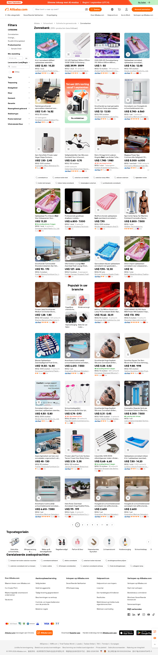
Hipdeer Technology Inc (133, 226)
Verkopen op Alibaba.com (137, 583)
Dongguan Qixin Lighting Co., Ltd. (107, 320)
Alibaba (37, 23)
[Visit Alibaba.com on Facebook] (128, 614)
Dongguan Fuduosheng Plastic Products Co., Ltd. (47, 371)
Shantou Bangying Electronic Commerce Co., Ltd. (47, 320)
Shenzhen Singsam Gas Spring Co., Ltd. (107, 468)
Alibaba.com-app (110, 633)
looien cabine (47, 566)
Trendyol (105, 644)
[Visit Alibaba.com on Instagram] (143, 614)
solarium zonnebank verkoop (93, 566)
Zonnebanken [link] (85, 23)
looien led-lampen (44, 183)
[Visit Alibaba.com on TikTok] (153, 614)
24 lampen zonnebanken (67, 566)
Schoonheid (48, 23)
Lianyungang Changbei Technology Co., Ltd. (137, 421)
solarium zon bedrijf (82, 177)
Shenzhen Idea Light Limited (135, 320)
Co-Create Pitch (11, 588)
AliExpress (44, 644)
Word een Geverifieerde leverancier (136, 598)
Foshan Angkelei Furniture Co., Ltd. (107, 168)
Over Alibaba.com (12, 578)
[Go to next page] (112, 525)
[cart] (120, 10)
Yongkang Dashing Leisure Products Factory (107, 117)
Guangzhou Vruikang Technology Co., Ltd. (77, 226)
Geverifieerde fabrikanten (76, 583)
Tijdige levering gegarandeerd (47, 593)
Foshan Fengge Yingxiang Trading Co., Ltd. (77, 274)
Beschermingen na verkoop (46, 597)
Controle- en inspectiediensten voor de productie (48, 603)
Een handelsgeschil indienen (108, 593)
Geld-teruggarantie (43, 588)
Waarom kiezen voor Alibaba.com (17, 583)
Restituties (101, 597)
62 (107, 525)
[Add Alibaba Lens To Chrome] (44, 632)
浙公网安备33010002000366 (119, 651)
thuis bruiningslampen (117, 566)
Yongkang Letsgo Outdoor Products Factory (47, 120)
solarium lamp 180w (102, 177)
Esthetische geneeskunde (66, 23)
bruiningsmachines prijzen (117, 560)
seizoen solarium (122, 177)
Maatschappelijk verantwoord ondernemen (16, 594)
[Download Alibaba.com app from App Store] (126, 632)
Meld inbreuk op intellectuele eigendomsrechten (108, 603)
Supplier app (75, 633)
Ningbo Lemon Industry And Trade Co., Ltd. (107, 226)
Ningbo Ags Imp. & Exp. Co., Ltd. (47, 419)
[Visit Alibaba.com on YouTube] (148, 614)
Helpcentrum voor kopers (107, 583)
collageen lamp (138, 566)
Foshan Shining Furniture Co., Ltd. (47, 274)
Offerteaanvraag (72, 588)
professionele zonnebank (111, 183)
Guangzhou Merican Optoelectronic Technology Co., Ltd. (137, 117)
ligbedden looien (141, 177)
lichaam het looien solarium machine (23, 560)
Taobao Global (89, 644)
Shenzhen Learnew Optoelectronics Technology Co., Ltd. (77, 71)
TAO (98, 644)
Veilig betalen (41, 583)
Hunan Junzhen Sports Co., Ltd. (136, 71)
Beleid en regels (42, 609)
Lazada (79, 644)
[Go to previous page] (72, 525)
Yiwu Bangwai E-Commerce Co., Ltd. (77, 421)
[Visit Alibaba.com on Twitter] (138, 614)
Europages (115, 644)
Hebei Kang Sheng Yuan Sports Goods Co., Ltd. (77, 169)
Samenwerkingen (134, 604)
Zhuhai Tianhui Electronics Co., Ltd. (107, 71)
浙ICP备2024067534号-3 (142, 651)
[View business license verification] (101, 651)
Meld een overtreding (105, 609)
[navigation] (18, 274)
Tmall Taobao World (66, 644)
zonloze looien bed (61, 177)
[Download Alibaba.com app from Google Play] (144, 632)
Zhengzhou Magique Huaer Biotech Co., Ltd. (137, 166)
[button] (86, 9)
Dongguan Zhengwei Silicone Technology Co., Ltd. (107, 373)
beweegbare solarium (88, 183)
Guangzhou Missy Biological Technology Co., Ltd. (47, 166)
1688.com (53, 644)
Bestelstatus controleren (137, 593)
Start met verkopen (134, 588)
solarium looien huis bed (92, 560)
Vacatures (9, 600)
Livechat (100, 588)
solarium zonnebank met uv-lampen (22, 566)
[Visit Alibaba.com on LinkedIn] (133, 614)
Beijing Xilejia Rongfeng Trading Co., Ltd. (137, 274)
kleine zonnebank (71, 560)
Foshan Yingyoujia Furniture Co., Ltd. (47, 467)
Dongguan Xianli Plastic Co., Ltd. (47, 228)
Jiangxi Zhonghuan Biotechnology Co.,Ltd (77, 467)
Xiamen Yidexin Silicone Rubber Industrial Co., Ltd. (107, 419)
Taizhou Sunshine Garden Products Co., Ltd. (137, 371)
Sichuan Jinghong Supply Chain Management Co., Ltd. (107, 274)
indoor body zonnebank (66, 183)
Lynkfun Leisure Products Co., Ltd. (47, 71)
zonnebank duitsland (50, 560)
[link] (155, 631)
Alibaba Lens (10, 633)
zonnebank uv (43, 177)
